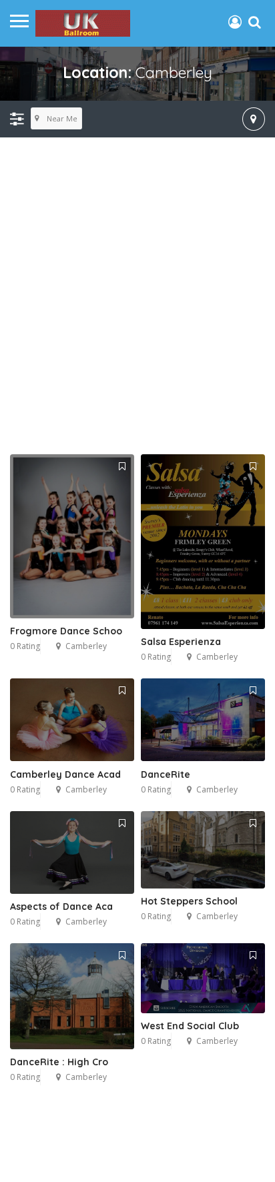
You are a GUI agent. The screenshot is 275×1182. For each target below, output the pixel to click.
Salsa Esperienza (181, 642)
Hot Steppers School (189, 901)
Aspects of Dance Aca (61, 907)
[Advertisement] (137, 310)
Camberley (86, 646)
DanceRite (165, 774)
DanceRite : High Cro (59, 1062)
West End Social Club (190, 1026)
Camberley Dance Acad (65, 774)
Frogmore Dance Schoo (66, 631)
